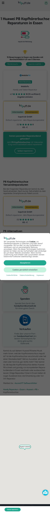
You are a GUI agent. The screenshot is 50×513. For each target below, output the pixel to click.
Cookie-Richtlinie (11, 275)
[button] (45, 493)
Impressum (40, 275)
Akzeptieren (25, 263)
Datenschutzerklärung (27, 275)
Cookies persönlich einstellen (25, 270)
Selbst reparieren (12, 509)
